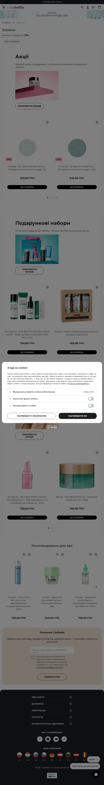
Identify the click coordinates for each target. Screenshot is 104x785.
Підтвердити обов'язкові (31, 416)
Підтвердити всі (77, 416)
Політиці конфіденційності (79, 384)
